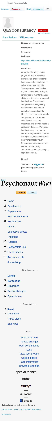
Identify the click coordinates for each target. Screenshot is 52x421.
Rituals (11, 226)
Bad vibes (12, 323)
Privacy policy (7, 409)
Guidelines (13, 286)
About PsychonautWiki (22, 409)
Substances (13, 206)
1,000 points (42, 30)
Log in (3, 180)
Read (28, 9)
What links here (29, 337)
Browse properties (29, 366)
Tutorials (12, 241)
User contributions (29, 345)
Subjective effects (17, 231)
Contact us (13, 281)
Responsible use (16, 247)
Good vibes (13, 313)
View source (38, 9)
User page (5, 9)
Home (10, 201)
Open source (14, 296)
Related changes (29, 341)
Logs (29, 349)
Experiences (14, 211)
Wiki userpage (26, 37)
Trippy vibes (14, 318)
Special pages (29, 357)
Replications (14, 221)
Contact (32, 192)
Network (10, 309)
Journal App (14, 262)
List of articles (15, 252)
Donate (21, 192)
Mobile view (6, 414)
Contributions (9, 37)
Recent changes (16, 291)
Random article (15, 257)
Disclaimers (36, 409)
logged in (38, 164)
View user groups (29, 353)
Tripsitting (12, 236)
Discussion (15, 9)
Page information (29, 362)
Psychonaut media (17, 216)
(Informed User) (44, 34)
